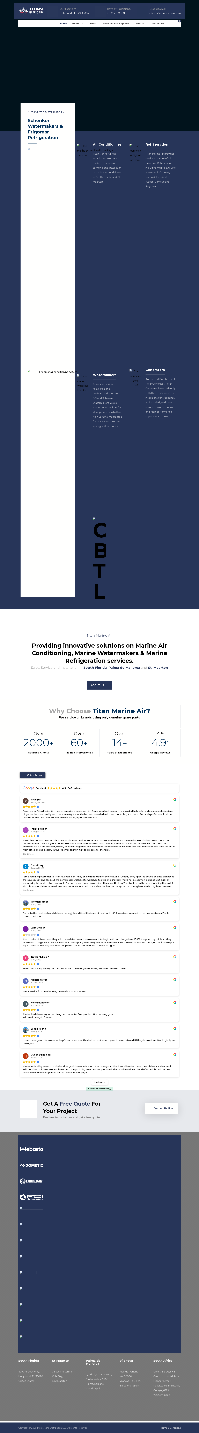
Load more (99, 1082)
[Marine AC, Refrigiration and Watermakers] (31, 11)
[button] (21, 24)
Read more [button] (28, 854)
